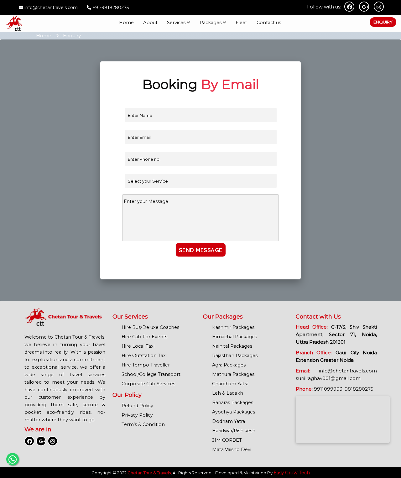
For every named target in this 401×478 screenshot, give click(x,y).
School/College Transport (151, 374)
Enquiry (383, 21)
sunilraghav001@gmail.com (328, 378)
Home (126, 22)
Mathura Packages (233, 374)
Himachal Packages (234, 337)
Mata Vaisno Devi (231, 449)
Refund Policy (137, 405)
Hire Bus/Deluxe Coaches (150, 327)
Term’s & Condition (143, 424)
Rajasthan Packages (235, 355)
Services (176, 22)
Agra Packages (229, 365)
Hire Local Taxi (138, 346)
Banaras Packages (232, 402)
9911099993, (328, 389)
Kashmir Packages (233, 327)
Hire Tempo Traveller (146, 365)
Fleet (241, 22)
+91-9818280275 (110, 7)
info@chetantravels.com (51, 7)
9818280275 (359, 389)
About (150, 22)
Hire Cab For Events (144, 337)
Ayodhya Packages (233, 412)
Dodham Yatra (228, 421)
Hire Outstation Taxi (144, 355)
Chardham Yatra (230, 384)
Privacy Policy (137, 415)
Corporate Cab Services (148, 384)
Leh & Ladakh (227, 393)
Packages (210, 22)
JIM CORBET (227, 440)
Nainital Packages (232, 346)
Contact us (269, 22)
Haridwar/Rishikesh (233, 431)
